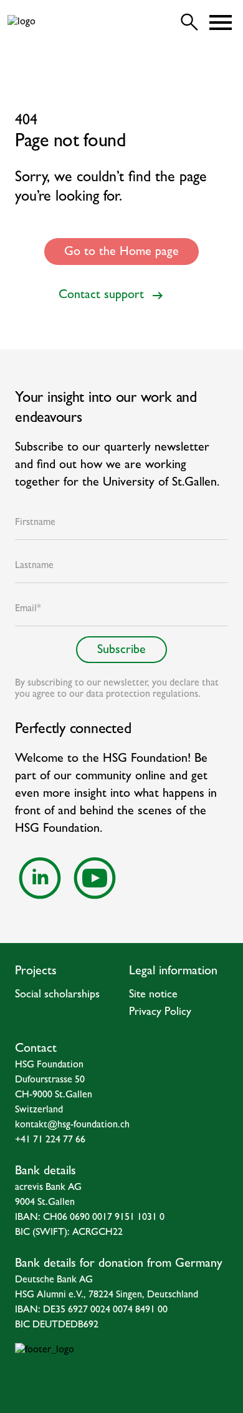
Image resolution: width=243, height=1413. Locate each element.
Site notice (153, 995)
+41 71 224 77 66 (50, 1141)
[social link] (40, 878)
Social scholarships (57, 995)
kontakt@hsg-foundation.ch (72, 1126)
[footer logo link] (121, 1368)
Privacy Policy (160, 1013)
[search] (189, 22)
